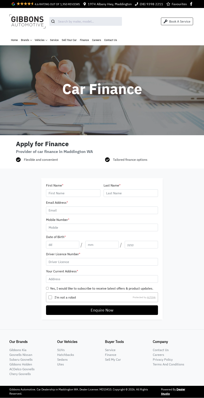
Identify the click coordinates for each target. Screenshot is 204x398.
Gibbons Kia (17, 350)
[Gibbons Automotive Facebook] (192, 4)
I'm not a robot (65, 297)
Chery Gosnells (20, 374)
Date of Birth (56, 237)
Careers (96, 40)
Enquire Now (102, 310)
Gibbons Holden (20, 364)
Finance (84, 40)
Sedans (62, 359)
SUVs (61, 350)
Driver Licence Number (63, 254)
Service (54, 40)
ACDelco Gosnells (22, 369)
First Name (54, 185)
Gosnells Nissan (20, 355)
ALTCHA (151, 297)
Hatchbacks (65, 355)
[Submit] (53, 21)
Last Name (112, 185)
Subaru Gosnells (21, 359)
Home (14, 40)
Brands (25, 40)
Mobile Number (57, 220)
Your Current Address (62, 271)
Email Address (57, 202)
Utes (60, 364)
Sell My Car (113, 359)
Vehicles (39, 40)
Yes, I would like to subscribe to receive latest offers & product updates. (101, 288)
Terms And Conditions (168, 364)
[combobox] (85, 21)
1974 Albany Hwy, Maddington (110, 4)
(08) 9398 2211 (151, 4)
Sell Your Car (69, 40)
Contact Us (110, 40)
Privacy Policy (163, 359)
